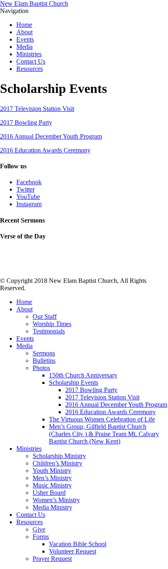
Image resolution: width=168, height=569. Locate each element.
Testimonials (49, 331)
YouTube (28, 196)
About (24, 32)
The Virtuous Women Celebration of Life (102, 419)
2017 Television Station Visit (37, 108)
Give (39, 529)
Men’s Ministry (52, 477)
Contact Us (30, 61)
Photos (41, 367)
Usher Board (49, 492)
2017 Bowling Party (26, 122)
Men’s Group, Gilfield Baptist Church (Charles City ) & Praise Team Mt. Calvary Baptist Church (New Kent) (104, 434)
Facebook (29, 182)
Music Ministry (52, 485)
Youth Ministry (52, 470)
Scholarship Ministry (59, 455)
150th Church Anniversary (83, 375)
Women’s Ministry (56, 499)
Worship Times (52, 323)
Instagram (29, 204)
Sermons (44, 353)
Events (25, 39)
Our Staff (45, 316)
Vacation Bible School (77, 543)
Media (24, 46)
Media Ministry (52, 507)
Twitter (25, 189)
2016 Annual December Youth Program (51, 136)
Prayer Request (52, 558)
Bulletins (44, 360)
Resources (29, 68)
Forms (41, 536)
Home (24, 24)
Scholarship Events (73, 382)
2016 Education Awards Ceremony (45, 150)
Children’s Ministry (57, 463)
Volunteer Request (72, 551)
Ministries (29, 54)
